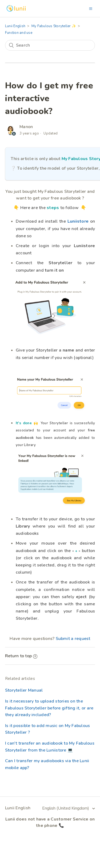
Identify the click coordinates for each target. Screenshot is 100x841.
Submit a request (73, 639)
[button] (90, 8)
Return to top (18, 656)
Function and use (18, 32)
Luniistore (78, 221)
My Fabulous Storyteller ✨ (53, 26)
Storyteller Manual (24, 690)
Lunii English (15, 26)
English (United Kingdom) (66, 808)
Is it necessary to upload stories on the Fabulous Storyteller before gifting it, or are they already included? (49, 708)
